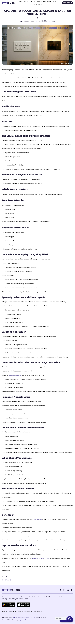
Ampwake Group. (23, 620)
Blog (54, 1)
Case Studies (47, 1)
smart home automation (40, 558)
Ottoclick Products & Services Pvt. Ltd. (24, 618)
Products (39, 1)
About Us (32, 1)
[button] (3, 579)
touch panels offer (15, 375)
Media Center (28, 611)
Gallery (20, 611)
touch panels (37, 519)
